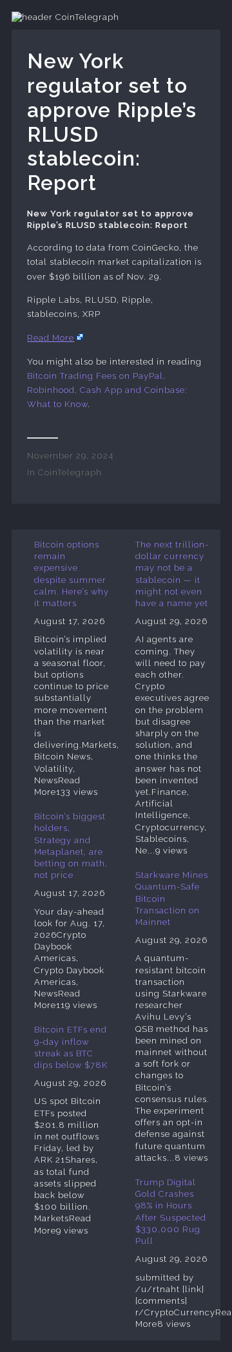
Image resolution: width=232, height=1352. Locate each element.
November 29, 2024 (70, 456)
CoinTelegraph (70, 472)
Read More (50, 338)
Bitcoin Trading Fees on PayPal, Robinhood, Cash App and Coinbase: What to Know (107, 390)
